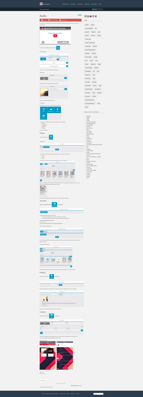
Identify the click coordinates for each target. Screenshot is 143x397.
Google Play (93, 64)
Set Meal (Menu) (90, 125)
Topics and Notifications (90, 103)
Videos (88, 118)
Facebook (94, 53)
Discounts (95, 46)
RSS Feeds (99, 92)
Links (88, 146)
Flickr (86, 60)
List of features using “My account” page (94, 144)
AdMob (86, 24)
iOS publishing (88, 71)
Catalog (99, 35)
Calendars (93, 35)
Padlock (94, 85)
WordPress (89, 115)
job (94, 71)
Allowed (92, 24)
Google (86, 64)
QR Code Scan (97, 89)
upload (86, 107)
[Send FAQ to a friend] (90, 16)
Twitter (98, 103)
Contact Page (87, 39)
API (95, 28)
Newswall (94, 82)
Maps (94, 74)
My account (87, 82)
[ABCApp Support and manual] (45, 3)
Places (100, 85)
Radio (94, 92)
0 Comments (64, 20)
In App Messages (88, 67)
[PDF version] (85, 16)
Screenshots (87, 96)
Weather (88, 117)
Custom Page (87, 46)
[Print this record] (88, 16)
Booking (86, 35)
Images (99, 64)
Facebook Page (88, 57)
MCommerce (87, 78)
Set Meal (94, 96)
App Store (87, 31)
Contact (77, 393)
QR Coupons (87, 92)
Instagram (96, 67)
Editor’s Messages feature (90, 49)
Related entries (42, 373)
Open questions (94, 4)
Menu (94, 78)
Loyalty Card (87, 74)
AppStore (93, 31)
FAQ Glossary (72, 393)
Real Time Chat (89, 128)
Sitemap (67, 393)
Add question (86, 4)
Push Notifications (88, 89)
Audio (43, 372)
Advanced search (65, 4)
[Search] (93, 9)
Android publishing (88, 28)
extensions (87, 53)
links (98, 71)
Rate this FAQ (43, 380)
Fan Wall (95, 57)
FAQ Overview (62, 393)
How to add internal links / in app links (94, 156)
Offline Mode (87, 85)
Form (96, 60)
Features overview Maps (91, 161)
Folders (91, 60)
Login (100, 4)
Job (87, 147)
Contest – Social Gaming (90, 42)
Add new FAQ (80, 4)
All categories (73, 4)
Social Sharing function (89, 99)
